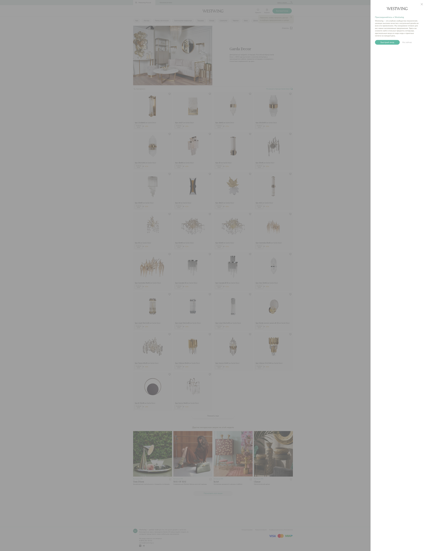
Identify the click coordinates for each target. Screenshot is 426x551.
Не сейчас (407, 42)
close (422, 4)
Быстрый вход (387, 42)
